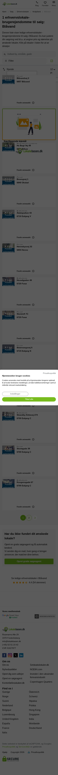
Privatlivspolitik (49, 373)
